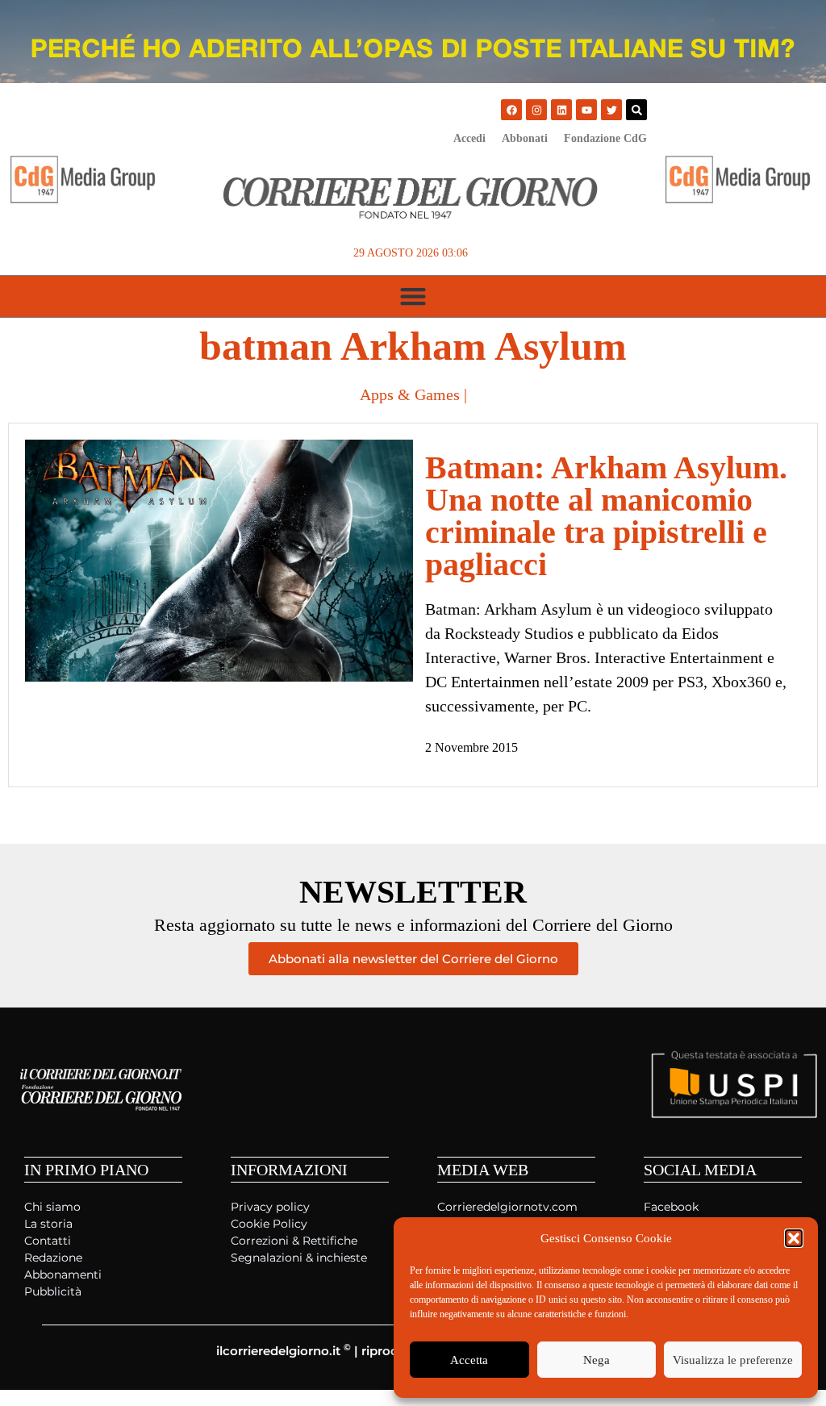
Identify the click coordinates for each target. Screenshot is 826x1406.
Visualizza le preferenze (733, 1360)
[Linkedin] (561, 109)
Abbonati (525, 138)
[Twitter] (611, 109)
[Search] (636, 109)
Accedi (469, 138)
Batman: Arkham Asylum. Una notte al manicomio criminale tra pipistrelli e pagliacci (606, 515)
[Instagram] (536, 109)
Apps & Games (410, 394)
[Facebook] (511, 109)
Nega (596, 1360)
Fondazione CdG (605, 138)
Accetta (469, 1360)
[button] (794, 1238)
